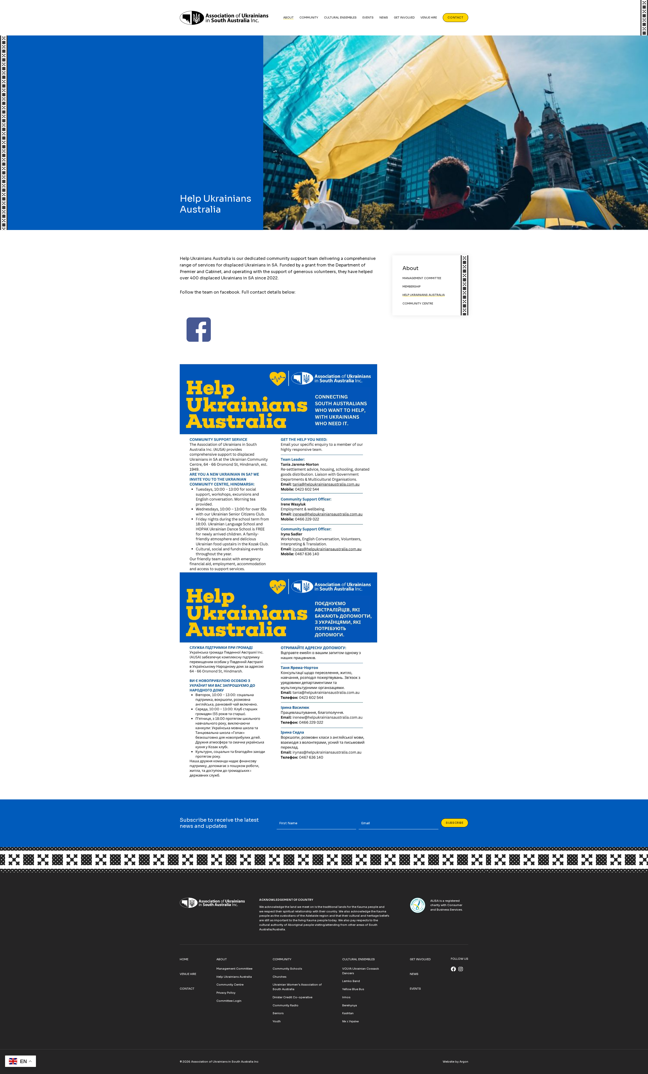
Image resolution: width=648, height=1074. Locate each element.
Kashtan (348, 1013)
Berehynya (349, 1005)
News (383, 17)
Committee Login (228, 1001)
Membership (411, 286)
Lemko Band (351, 981)
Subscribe (454, 822)
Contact (455, 17)
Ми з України (350, 1021)
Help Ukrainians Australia (423, 295)
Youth (277, 1021)
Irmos (346, 997)
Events (368, 17)
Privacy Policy (225, 992)
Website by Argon (455, 1061)
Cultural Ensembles (340, 17)
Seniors (278, 1013)
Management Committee (421, 278)
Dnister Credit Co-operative (292, 997)
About (288, 17)
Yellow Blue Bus (353, 989)
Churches (279, 977)
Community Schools (287, 968)
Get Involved (404, 17)
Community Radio (285, 1005)
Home (184, 959)
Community (308, 17)
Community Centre (417, 303)
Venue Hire (428, 17)
